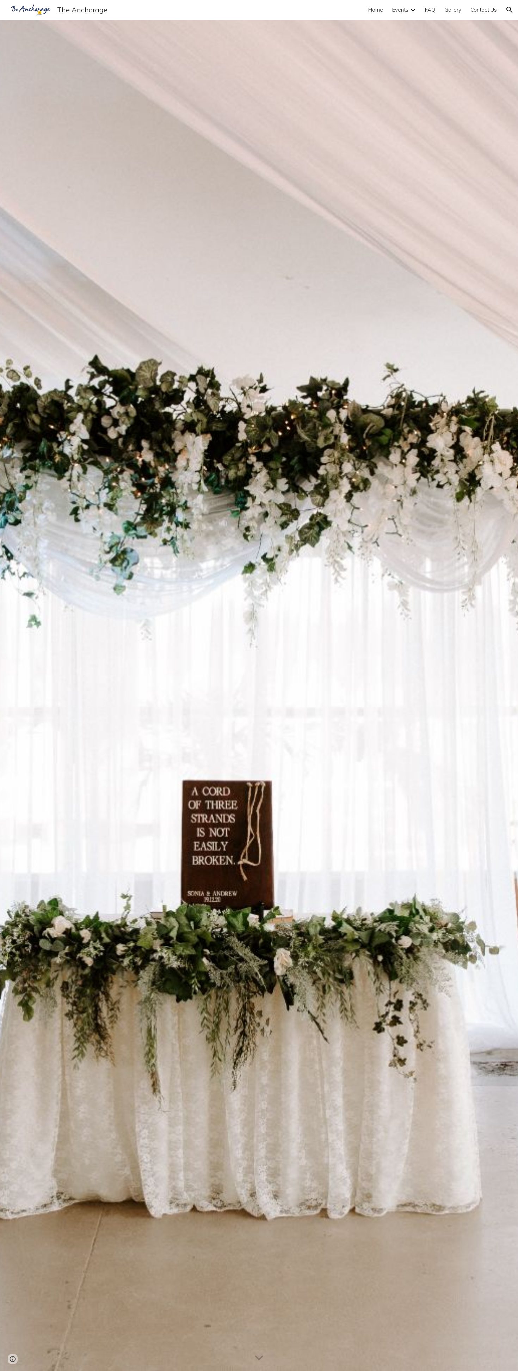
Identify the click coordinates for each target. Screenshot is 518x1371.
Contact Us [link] (483, 9)
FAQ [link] (430, 9)
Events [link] (400, 9)
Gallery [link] (452, 9)
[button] (509, 9)
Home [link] (375, 9)
